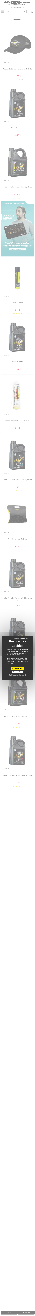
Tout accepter (18, 668)
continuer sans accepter (21, 638)
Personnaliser (17, 672)
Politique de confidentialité (17, 675)
